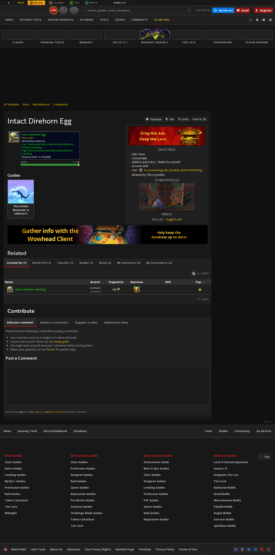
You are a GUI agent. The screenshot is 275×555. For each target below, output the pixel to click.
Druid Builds (222, 494)
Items (25, 104)
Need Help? (18, 549)
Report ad (267, 422)
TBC (76, 2)
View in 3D (199, 119)
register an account (54, 411)
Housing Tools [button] (30, 19)
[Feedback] (264, 20)
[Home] (25, 10)
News (9, 19)
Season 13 (220, 468)
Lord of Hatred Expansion (231, 462)
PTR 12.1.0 (63, 10)
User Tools (38, 549)
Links (185, 119)
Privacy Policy (165, 549)
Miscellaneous (41, 104)
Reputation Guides (83, 494)
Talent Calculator (16, 500)
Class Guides (13, 462)
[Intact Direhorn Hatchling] (10, 289)
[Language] (270, 20)
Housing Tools (27, 431)
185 (114, 289)
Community (139, 19)
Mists (93, 2)
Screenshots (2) (167, 180)
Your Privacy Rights (98, 549)
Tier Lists (11, 506)
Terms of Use (188, 549)
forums (50, 349)
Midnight (11, 513)
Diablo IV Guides (225, 455)
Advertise (73, 549)
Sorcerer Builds (224, 519)
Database (86, 19)
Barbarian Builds (225, 487)
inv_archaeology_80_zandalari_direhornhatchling (172, 170)
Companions (60, 104)
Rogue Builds (222, 513)
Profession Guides (17, 487)
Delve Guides (13, 468)
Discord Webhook (61, 19)
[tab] (16, 262)
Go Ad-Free (162, 19)
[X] (242, 549)
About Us (56, 549)
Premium (145, 549)
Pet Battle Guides (82, 500)
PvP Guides (151, 500)
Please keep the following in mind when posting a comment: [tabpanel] (49, 371)
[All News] (9, 3)
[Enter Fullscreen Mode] (250, 20)
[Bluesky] (249, 549)
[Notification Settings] (257, 20)
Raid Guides (12, 494)
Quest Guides (80, 487)
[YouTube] (262, 549)
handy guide (61, 341)
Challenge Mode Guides (86, 513)
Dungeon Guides (82, 475)
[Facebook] (255, 549)
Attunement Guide (156, 462)
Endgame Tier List (226, 475)
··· (103, 2)
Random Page (125, 549)
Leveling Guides (15, 475)
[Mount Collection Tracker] (107, 234)
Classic (59, 2)
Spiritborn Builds (225, 525)
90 (48, 157)
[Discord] (236, 549)
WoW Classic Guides (158, 455)
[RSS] (268, 549)
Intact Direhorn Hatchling (30, 289)
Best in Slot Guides (156, 468)
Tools (208, 431)
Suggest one (173, 219)
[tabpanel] (107, 286)
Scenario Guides (81, 506)
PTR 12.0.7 (74, 10)
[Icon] (14, 137)
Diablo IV (123, 2)
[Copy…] (194, 273)
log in (38, 411)
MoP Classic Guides (84, 455)
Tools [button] (104, 19)
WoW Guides (13, 455)
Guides (120, 19)
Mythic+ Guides (15, 481)
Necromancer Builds (227, 500)
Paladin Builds (223, 506)
